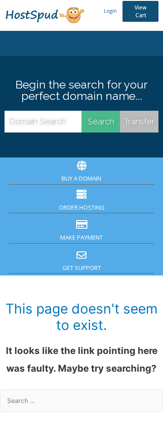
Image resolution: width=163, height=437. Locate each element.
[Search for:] (81, 400)
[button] (140, 11)
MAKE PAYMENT (81, 237)
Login (110, 10)
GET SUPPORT (81, 268)
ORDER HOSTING (82, 207)
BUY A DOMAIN (81, 178)
